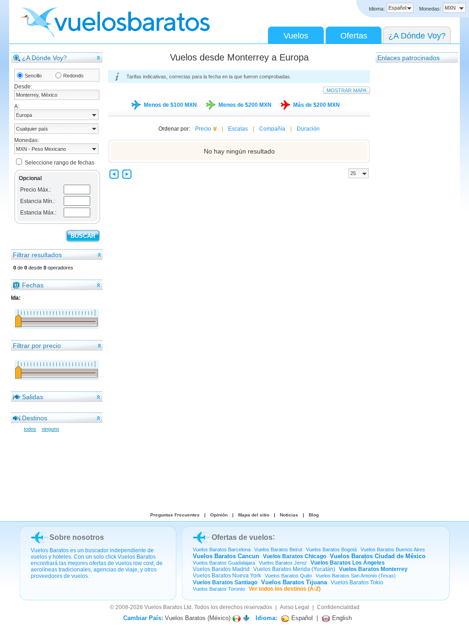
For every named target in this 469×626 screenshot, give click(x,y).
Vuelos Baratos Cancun (226, 556)
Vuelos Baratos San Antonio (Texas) (356, 575)
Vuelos (296, 35)
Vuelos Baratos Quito (288, 575)
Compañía (272, 129)
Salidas (32, 397)
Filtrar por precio (37, 345)
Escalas (238, 129)
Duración (308, 129)
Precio (203, 129)
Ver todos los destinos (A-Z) (285, 589)
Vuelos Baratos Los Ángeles (348, 563)
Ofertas (353, 35)
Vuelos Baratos (163, 607)
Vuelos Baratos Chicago (294, 556)
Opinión (219, 514)
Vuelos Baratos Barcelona (222, 549)
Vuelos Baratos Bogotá (331, 549)
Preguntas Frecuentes (175, 514)
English (341, 618)
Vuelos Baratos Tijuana (294, 582)
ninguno (50, 429)
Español (301, 618)
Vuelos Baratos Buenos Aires (392, 549)
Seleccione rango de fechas (59, 162)
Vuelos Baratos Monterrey (373, 569)
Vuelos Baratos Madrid (221, 569)
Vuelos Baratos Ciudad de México (377, 556)
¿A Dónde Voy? (417, 35)
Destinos (34, 418)
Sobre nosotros (76, 537)
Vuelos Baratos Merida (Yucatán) (294, 569)
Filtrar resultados (37, 254)
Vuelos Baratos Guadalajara (224, 563)
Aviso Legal (294, 607)
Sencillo (33, 75)
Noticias (289, 514)
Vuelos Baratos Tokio (357, 582)
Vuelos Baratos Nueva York (227, 575)
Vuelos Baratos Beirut (278, 549)
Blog (314, 514)
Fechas (33, 285)
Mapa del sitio (253, 514)
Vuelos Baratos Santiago (225, 582)
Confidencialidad (338, 607)
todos (30, 429)
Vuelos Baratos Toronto (219, 589)
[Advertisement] (412, 201)
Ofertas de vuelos (242, 537)
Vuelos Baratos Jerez (283, 563)
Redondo (73, 75)
